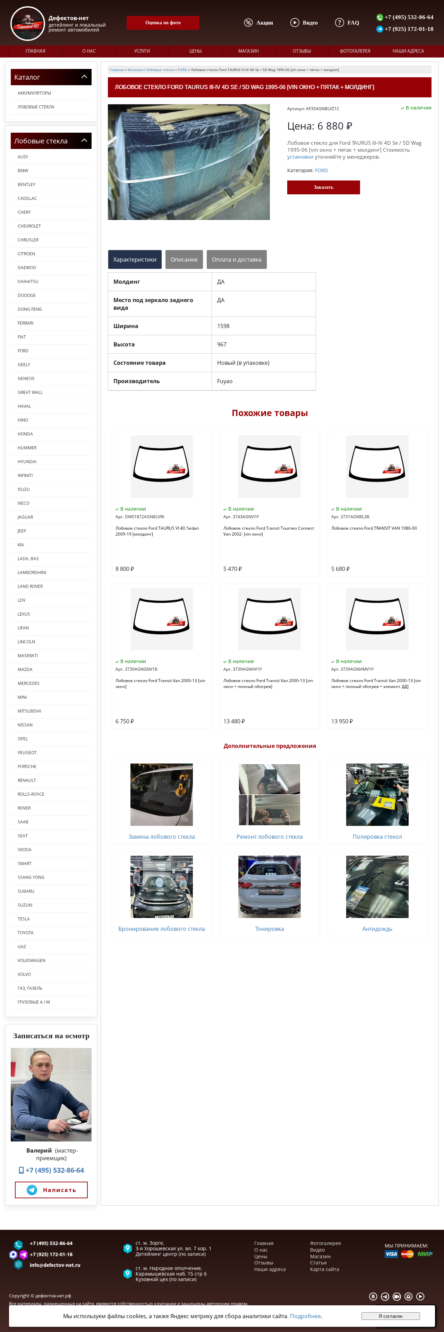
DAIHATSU (28, 281)
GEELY (24, 365)
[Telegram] (385, 1296)
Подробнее (305, 1316)
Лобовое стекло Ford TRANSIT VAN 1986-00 (374, 528)
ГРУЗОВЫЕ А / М (34, 1002)
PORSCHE (27, 766)
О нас (89, 51)
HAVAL (24, 406)
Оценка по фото (163, 22)
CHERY (24, 212)
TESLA (24, 919)
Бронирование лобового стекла (161, 929)
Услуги (142, 51)
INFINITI (25, 475)
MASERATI (28, 656)
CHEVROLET (29, 226)
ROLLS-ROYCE (31, 794)
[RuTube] (397, 1296)
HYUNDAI (27, 462)
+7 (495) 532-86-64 (408, 17)
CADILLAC (27, 198)
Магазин (248, 51)
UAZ (22, 947)
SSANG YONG (31, 877)
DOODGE (27, 295)
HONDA (25, 434)
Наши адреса (408, 51)
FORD (23, 351)
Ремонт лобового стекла (270, 836)
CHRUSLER (28, 240)
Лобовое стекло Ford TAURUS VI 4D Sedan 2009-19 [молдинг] (157, 531)
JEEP (22, 531)
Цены (195, 51)
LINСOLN (26, 642)
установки (300, 156)
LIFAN (23, 628)
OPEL (23, 739)
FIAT (22, 337)
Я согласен (390, 1316)
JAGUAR (25, 517)
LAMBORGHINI (32, 572)
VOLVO (24, 974)
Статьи (318, 1262)
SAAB (23, 822)
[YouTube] (420, 1296)
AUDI (23, 157)
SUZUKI (25, 905)
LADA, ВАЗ (28, 559)
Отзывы (302, 51)
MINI (22, 697)
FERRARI (25, 323)
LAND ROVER (30, 586)
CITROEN (26, 254)
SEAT (23, 836)
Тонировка (269, 929)
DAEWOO (27, 268)
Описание (184, 259)
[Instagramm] (408, 1296)
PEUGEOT (27, 753)
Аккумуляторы (34, 93)
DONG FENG (30, 309)
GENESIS (26, 378)
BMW (23, 171)
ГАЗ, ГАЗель (30, 988)
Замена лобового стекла (162, 836)
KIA (21, 545)
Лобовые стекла (36, 107)
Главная (35, 51)
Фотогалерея (355, 51)
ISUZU (24, 489)
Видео (317, 1249)
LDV (21, 600)
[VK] (373, 1296)
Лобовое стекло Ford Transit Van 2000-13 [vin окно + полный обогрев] (268, 683)
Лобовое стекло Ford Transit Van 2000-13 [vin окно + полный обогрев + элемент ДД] (376, 683)
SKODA (25, 850)
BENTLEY (26, 184)
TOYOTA (26, 933)
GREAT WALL (30, 392)
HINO (23, 420)
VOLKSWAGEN (31, 960)
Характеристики (134, 259)
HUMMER (27, 448)
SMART (25, 863)
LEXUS (24, 614)
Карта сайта (324, 1269)
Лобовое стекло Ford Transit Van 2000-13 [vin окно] (160, 683)
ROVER (24, 808)
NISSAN (25, 725)
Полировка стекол (377, 836)
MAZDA (25, 669)
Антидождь (377, 929)
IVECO (23, 503)
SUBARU (26, 891)
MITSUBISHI (29, 711)
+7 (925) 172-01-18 (408, 29)
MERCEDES (29, 683)
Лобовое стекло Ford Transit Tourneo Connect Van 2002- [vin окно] (268, 531)
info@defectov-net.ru (55, 1265)
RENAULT (27, 780)
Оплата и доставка (237, 259)
